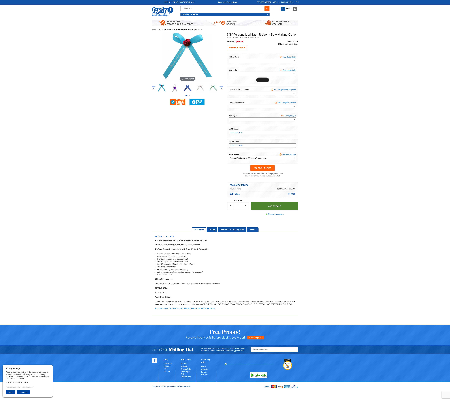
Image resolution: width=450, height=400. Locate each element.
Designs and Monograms (239, 90)
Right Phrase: (234, 142)
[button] (178, 102)
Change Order (186, 369)
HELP (297, 2)
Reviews (204, 375)
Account (184, 363)
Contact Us (168, 363)
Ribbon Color (234, 57)
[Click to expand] (187, 57)
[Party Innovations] (162, 12)
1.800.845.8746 (286, 2)
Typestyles (233, 116)
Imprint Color (234, 70)
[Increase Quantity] (245, 205)
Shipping (167, 371)
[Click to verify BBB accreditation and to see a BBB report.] (249, 364)
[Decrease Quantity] (230, 205)
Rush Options (234, 154)
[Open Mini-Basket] (295, 9)
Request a (266, 2)
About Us (204, 369)
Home (203, 366)
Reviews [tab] (252, 230)
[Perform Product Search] (266, 8)
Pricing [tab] (212, 230)
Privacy (204, 372)
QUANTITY (238, 201)
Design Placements (236, 103)
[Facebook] (154, 360)
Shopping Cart (167, 367)
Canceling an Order (185, 373)
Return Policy (186, 377)
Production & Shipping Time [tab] (232, 230)
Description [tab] (199, 230)
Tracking (184, 366)
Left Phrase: (233, 129)
